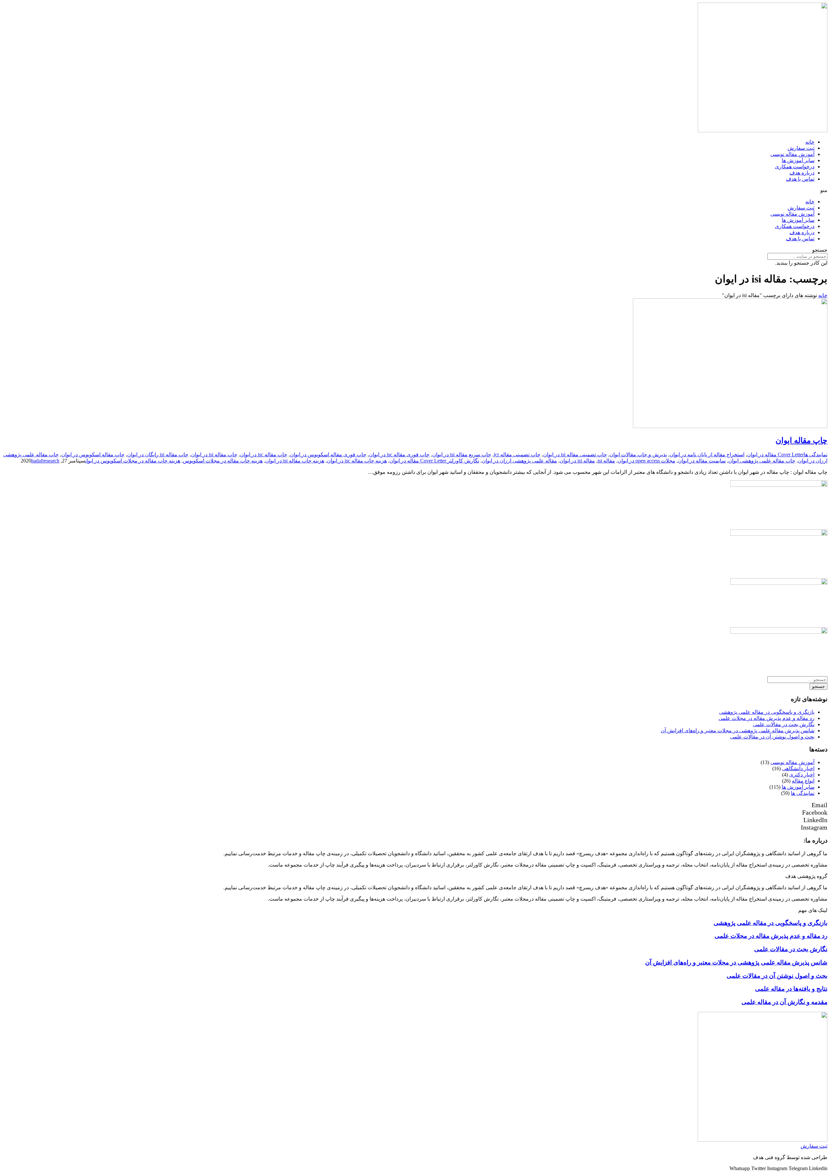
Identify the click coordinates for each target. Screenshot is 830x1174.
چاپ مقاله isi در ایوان (214, 454)
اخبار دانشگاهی (798, 768)
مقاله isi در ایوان (577, 460)
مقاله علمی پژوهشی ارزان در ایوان (519, 460)
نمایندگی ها (815, 454)
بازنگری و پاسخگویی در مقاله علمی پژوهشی (766, 712)
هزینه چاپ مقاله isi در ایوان (294, 460)
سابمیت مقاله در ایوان (702, 460)
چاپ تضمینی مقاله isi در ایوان (575, 454)
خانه (809, 142)
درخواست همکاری (794, 166)
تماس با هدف (800, 179)
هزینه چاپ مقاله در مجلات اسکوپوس (223, 460)
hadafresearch (45, 460)
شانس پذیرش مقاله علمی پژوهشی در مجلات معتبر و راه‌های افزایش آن (737, 730)
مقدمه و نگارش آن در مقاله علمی (784, 1002)
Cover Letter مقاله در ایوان (775, 454)
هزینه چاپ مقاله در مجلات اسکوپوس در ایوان (132, 460)
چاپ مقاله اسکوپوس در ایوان (92, 454)
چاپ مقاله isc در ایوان (263, 454)
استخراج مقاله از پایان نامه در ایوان (707, 454)
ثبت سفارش (801, 148)
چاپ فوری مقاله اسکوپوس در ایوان (328, 454)
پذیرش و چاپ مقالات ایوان (638, 454)
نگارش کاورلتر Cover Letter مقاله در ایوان (434, 460)
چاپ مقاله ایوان (801, 440)
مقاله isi (606, 460)
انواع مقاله (803, 781)
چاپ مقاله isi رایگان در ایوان (157, 454)
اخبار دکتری (801, 774)
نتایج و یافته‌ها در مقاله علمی (791, 988)
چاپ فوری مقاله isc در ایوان (399, 454)
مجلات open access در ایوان (646, 460)
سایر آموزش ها (798, 160)
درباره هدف (801, 172)
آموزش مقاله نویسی (792, 154)
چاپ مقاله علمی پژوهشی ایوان (761, 460)
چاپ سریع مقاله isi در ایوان (461, 454)
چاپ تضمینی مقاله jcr (517, 454)
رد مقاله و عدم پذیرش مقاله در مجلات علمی (766, 718)
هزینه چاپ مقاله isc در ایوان (357, 460)
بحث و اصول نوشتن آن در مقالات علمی (772, 736)
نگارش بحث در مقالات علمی (783, 724)
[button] (415, 190)
